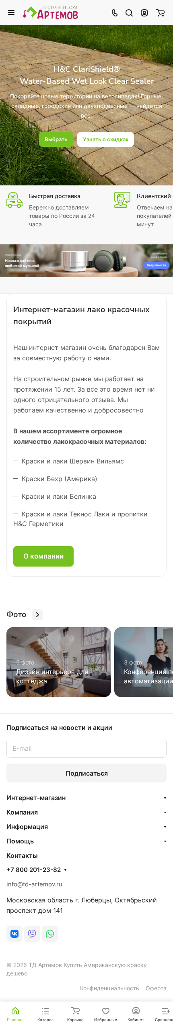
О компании (43, 556)
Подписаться (87, 773)
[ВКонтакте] (14, 934)
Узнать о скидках (105, 139)
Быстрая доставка (54, 196)
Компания (22, 812)
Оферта (156, 988)
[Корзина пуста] (160, 12)
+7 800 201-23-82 (33, 870)
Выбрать (56, 139)
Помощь (20, 841)
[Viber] (32, 934)
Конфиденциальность (109, 988)
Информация (27, 827)
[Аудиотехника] (86, 260)
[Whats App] (50, 934)
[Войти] (144, 12)
